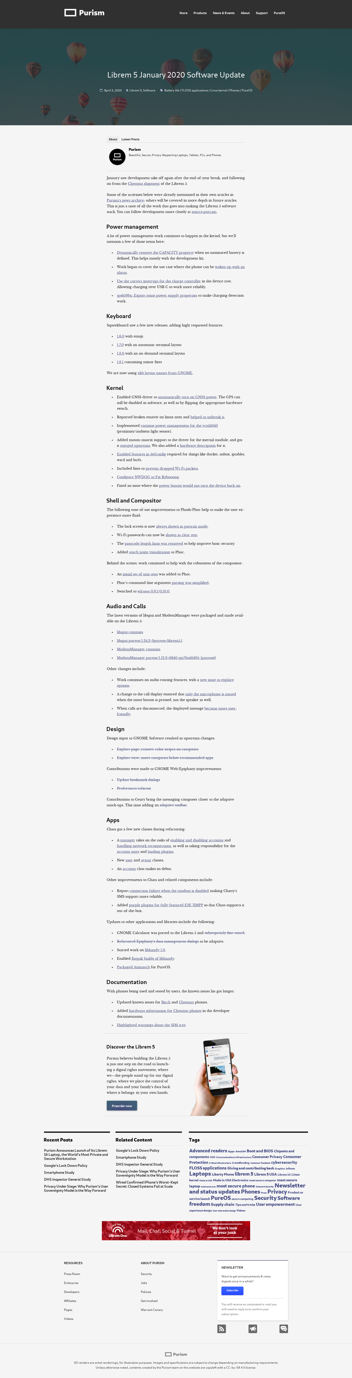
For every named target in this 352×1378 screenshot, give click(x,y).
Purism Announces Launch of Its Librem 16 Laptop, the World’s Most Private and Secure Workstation (76, 1154)
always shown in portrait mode (182, 526)
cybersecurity (284, 1162)
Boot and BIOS (260, 1150)
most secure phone (236, 1185)
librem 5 (244, 1173)
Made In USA (205, 1180)
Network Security (265, 1186)
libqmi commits (130, 632)
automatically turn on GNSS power (187, 397)
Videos (241, 1210)
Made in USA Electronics (231, 1179)
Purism (135, 149)
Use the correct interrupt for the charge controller (159, 281)
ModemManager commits (138, 649)
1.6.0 (120, 336)
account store (128, 852)
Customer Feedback (260, 1162)
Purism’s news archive (125, 200)
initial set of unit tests (140, 574)
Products (200, 12)
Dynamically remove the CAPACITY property (155, 253)
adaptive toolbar (173, 805)
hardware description (198, 446)
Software (149, 90)
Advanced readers (208, 1150)
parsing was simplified (190, 583)
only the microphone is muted (210, 694)
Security (265, 1197)
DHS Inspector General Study (67, 1179)
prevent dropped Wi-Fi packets (172, 468)
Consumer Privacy (267, 1156)
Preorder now (122, 1105)
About (245, 12)
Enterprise (71, 1282)
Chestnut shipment (144, 184)
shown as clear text (181, 535)
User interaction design (224, 1210)
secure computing (242, 1199)
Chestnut (186, 1002)
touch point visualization (149, 552)
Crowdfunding (241, 1163)
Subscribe (232, 1290)
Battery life (171, 90)
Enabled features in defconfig (141, 454)
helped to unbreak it (207, 417)
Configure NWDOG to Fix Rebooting (148, 477)
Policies (146, 1291)
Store (183, 12)
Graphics (280, 1168)
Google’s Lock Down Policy (65, 1165)
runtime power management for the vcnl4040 (179, 426)
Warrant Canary (152, 1309)
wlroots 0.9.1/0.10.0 (153, 591)
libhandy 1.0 (155, 950)
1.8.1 (120, 362)
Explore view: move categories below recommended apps (165, 758)
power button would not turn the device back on (199, 486)
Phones (234, 90)
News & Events (224, 12)
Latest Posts (130, 138)
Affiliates (70, 1300)
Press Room (72, 1273)
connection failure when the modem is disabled (169, 891)
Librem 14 (284, 1174)
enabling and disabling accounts (196, 840)
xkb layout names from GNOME (165, 373)
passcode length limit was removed (154, 543)
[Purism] (117, 164)
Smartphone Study (59, 1172)
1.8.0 (120, 353)
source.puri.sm (204, 212)
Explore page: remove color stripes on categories (157, 749)
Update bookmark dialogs (138, 780)
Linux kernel (219, 90)
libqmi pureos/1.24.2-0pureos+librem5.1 (149, 641)
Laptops (200, 1172)
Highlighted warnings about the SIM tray (151, 1025)
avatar (146, 860)
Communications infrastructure (233, 1157)
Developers (71, 1291)
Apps (231, 1151)
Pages (68, 1309)
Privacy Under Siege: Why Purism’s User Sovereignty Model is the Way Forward (76, 1188)
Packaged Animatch (133, 967)
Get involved (149, 1300)
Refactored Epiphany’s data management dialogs (158, 941)
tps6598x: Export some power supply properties (157, 295)
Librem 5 (136, 90)
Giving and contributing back (250, 1168)
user (129, 860)
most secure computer (262, 1180)
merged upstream (135, 446)
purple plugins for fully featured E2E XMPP (166, 905)
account (129, 869)
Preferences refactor (134, 788)
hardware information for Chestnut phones (165, 1011)
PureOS (279, 12)
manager (127, 840)
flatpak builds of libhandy (153, 958)
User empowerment (275, 1203)
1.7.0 (120, 345)
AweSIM (240, 1151)
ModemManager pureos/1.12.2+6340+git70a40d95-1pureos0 (166, 658)
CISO (212, 1157)
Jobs (144, 1282)
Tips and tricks (245, 1204)
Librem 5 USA (265, 1174)
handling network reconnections (144, 846)
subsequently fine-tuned (224, 933)
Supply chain (222, 1204)
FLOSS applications (195, 90)
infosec (290, 1168)
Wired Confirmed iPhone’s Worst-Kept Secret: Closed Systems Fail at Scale (147, 1184)
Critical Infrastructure (220, 1162)
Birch (165, 1002)
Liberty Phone (223, 1174)
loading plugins (160, 852)
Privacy (277, 1190)
